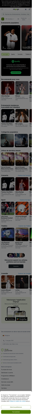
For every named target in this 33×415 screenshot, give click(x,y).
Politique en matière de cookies (17, 401)
